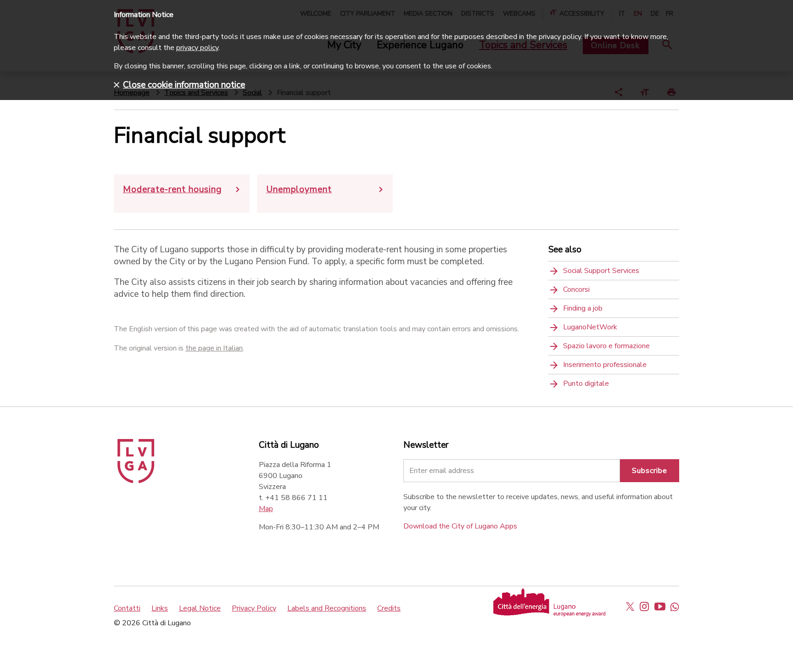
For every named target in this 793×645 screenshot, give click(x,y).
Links (159, 608)
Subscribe (649, 471)
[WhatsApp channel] (674, 606)
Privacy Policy (254, 608)
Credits (389, 608)
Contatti (127, 608)
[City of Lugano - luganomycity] (630, 606)
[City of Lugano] (136, 481)
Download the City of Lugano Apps (460, 526)
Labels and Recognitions (326, 608)
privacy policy (197, 48)
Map (266, 509)
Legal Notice (200, 608)
